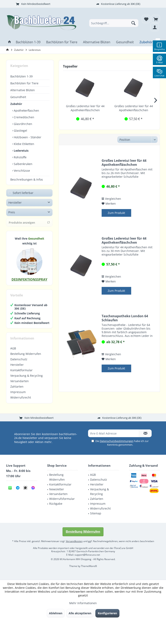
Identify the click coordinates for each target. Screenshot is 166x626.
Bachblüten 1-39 (21, 76)
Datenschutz (18, 359)
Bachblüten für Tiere (24, 83)
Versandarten (19, 381)
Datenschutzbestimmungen (116, 441)
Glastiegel (20, 130)
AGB (13, 348)
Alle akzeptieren (80, 613)
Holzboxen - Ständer (27, 137)
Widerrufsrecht (20, 397)
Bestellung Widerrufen (25, 354)
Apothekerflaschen (26, 110)
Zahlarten (16, 386)
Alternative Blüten (22, 90)
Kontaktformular (21, 370)
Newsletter (56, 489)
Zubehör (16, 104)
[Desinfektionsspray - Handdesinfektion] (29, 261)
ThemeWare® (89, 566)
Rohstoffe (20, 157)
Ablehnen (55, 613)
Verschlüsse (21, 170)
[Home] (9, 42)
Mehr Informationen (83, 603)
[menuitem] (155, 19)
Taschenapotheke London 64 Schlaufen (125, 318)
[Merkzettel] (146, 19)
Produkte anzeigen (22, 222)
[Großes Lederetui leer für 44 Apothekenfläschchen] (85, 88)
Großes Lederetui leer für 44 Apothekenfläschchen (85, 108)
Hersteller (15, 202)
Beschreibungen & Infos (26, 179)
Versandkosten (74, 541)
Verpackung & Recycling (26, 376)
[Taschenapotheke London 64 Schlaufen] (81, 343)
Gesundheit (18, 97)
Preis (11, 212)
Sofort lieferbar (23, 193)
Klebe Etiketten (23, 144)
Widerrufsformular (62, 499)
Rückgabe (55, 503)
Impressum (18, 392)
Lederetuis (21, 150)
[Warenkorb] (155, 19)
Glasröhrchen (22, 124)
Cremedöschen (23, 117)
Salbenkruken (22, 164)
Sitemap (95, 513)
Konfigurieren (107, 613)
